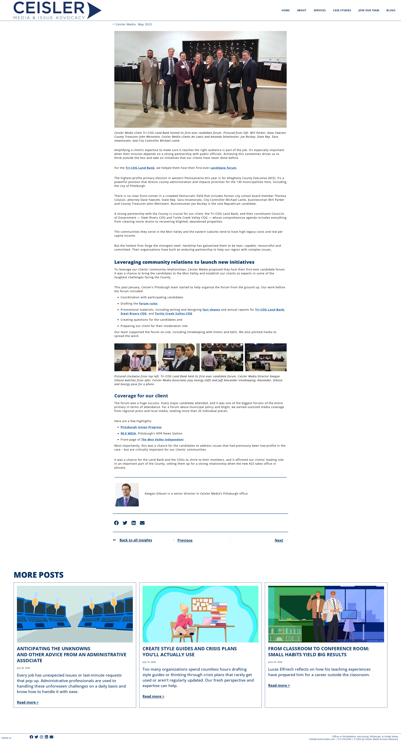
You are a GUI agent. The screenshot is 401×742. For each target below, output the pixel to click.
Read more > (28, 702)
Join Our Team (369, 10)
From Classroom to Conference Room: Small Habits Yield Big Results (318, 651)
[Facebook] (31, 737)
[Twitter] (36, 737)
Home (286, 10)
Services (320, 10)
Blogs (390, 10)
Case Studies (342, 10)
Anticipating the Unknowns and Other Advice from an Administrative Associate (71, 654)
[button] (116, 522)
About (301, 10)
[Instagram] (41, 737)
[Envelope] (51, 737)
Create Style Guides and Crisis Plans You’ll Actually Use (190, 651)
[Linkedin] (46, 737)
